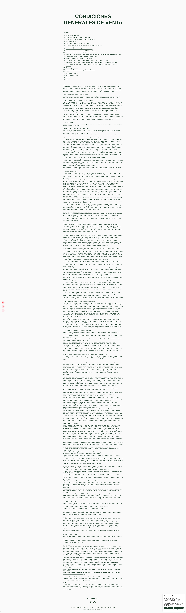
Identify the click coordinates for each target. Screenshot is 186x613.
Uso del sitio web (71, 41)
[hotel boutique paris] (4, 310)
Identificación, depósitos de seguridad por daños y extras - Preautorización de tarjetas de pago (93, 54)
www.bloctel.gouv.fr (68, 589)
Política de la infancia (72, 73)
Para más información (174, 609)
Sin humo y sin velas (72, 68)
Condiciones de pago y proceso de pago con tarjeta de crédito (84, 45)
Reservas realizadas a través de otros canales (79, 49)
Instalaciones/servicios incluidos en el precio (79, 58)
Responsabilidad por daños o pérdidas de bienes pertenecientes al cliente (87, 60)
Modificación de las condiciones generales (78, 37)
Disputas (68, 77)
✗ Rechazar (179, 607)
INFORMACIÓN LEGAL (91, 609)
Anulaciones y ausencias (73, 47)
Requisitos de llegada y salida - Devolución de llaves (81, 56)
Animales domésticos (72, 75)
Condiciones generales (72, 35)
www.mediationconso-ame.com (72, 567)
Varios (67, 79)
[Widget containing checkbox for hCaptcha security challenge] (160, 352)
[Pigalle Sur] (91, 602)
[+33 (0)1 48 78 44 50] (4, 306)
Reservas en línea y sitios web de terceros (78, 43)
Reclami (68, 71)
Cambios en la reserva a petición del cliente (78, 52)
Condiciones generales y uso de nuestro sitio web (80, 39)
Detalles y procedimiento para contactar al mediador (89, 565)
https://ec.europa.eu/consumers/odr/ (85, 580)
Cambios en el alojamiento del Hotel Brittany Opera (81, 50)
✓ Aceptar (168, 607)
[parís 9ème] (4, 302)
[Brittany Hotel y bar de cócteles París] (94, 602)
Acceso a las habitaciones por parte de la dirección (80, 70)
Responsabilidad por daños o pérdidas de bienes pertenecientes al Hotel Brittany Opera (91, 62)
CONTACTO (84, 609)
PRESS (102, 609)
